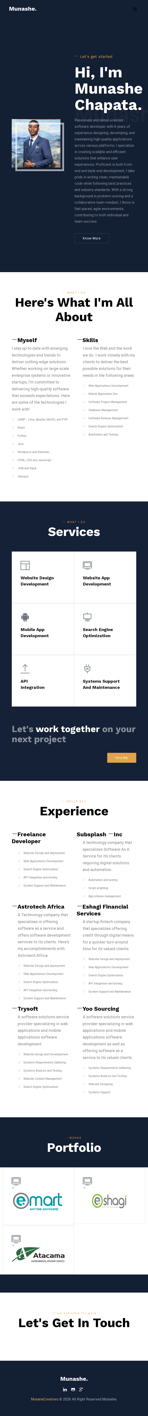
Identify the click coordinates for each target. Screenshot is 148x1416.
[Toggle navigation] (135, 9)
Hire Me (122, 758)
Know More (92, 238)
